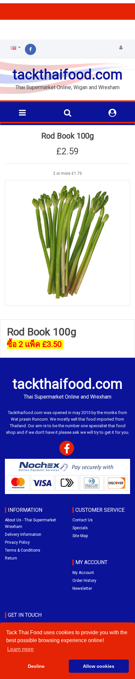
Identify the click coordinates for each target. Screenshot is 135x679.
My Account (83, 572)
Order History (84, 580)
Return (11, 558)
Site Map (80, 536)
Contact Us (82, 520)
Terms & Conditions (22, 550)
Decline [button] (36, 666)
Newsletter (82, 588)
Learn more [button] (20, 649)
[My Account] (121, 47)
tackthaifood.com (67, 74)
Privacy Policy (17, 542)
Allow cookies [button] (98, 666)
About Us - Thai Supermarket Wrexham (30, 523)
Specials (80, 528)
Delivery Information (23, 534)
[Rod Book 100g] (67, 243)
